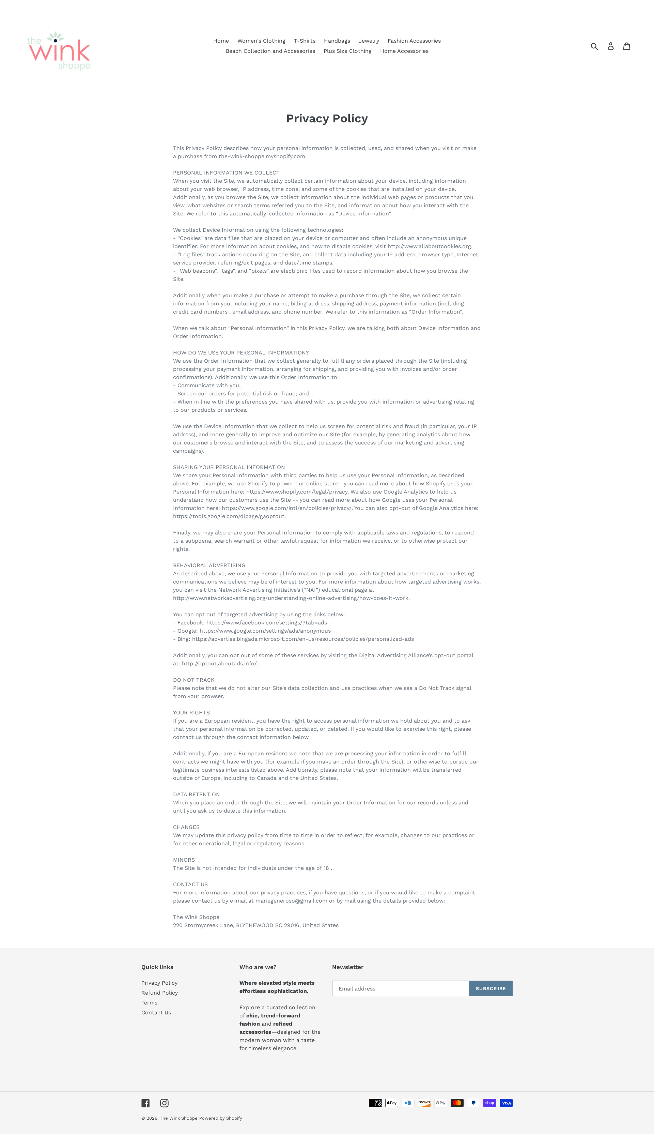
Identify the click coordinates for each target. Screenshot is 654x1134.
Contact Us (156, 1012)
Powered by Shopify (220, 1118)
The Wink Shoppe (179, 1118)
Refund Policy (159, 992)
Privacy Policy (159, 983)
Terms (149, 1002)
